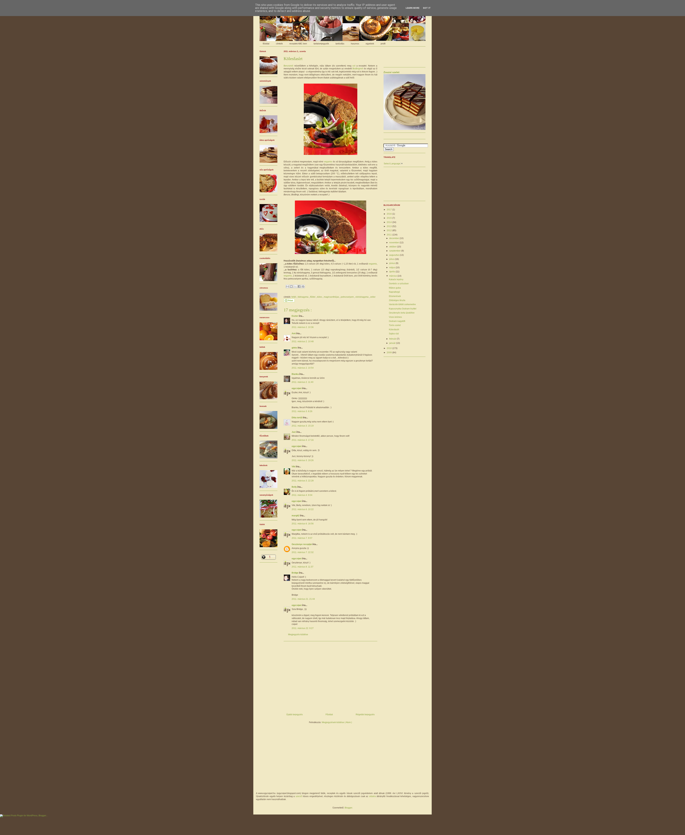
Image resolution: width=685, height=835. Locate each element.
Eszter (295, 316)
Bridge (295, 573)
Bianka (295, 374)
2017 (389, 209)
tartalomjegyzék (321, 43)
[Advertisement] (330, 676)
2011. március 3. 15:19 (303, 426)
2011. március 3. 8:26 (302, 411)
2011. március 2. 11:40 (302, 382)
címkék (279, 43)
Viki (294, 466)
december (394, 238)
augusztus (394, 255)
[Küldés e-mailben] (287, 286)
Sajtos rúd (394, 333)
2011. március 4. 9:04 (302, 495)
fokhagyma (303, 297)
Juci (294, 432)
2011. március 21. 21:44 (303, 599)
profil (383, 43)
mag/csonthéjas (332, 297)
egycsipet (297, 388)
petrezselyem (347, 297)
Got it (427, 8)
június (392, 263)
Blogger (348, 807)
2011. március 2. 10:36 (303, 327)
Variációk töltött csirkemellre (402, 304)
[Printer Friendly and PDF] (289, 301)
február (393, 339)
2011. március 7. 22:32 (303, 552)
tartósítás (340, 43)
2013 (389, 226)
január (392, 343)
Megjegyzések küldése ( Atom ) (337, 722)
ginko (295, 347)
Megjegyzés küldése (298, 634)
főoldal (266, 43)
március (393, 276)
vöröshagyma (362, 297)
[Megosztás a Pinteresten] (303, 286)
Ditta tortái (297, 417)
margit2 (296, 515)
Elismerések (395, 296)
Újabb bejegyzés (294, 714)
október (393, 246)
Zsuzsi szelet (391, 72)
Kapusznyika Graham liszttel (402, 308)
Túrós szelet (395, 325)
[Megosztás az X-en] (295, 286)
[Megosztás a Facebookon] (299, 286)
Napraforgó (394, 292)
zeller (373, 297)
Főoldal (329, 714)
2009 (389, 352)
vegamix (328, 161)
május (392, 267)
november (394, 242)
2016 (389, 214)
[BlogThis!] (291, 286)
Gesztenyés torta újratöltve (402, 313)
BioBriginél (357, 68)
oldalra (372, 796)
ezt (353, 66)
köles (320, 297)
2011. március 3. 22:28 (303, 480)
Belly (294, 487)
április (392, 271)
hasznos (355, 43)
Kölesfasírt (394, 329)
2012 (389, 230)
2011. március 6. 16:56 (303, 523)
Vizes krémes (395, 317)
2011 (389, 234)
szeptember (395, 251)
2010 (389, 348)
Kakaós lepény (396, 279)
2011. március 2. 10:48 (303, 341)
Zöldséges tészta (397, 300)
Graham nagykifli (397, 321)
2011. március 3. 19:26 (303, 460)
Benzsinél (288, 66)
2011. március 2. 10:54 (303, 368)
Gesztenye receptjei (302, 544)
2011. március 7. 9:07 (302, 538)
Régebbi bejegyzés (365, 714)
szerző (299, 796)
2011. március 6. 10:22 (303, 509)
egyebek (370, 43)
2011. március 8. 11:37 (302, 567)
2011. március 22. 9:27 (303, 628)
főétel (313, 297)
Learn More (412, 8)
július (392, 259)
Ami (294, 333)
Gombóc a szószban (399, 283)
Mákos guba (395, 288)
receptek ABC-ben (298, 43)
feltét (294, 297)
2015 (389, 218)
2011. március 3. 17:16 (303, 440)
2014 (389, 222)
